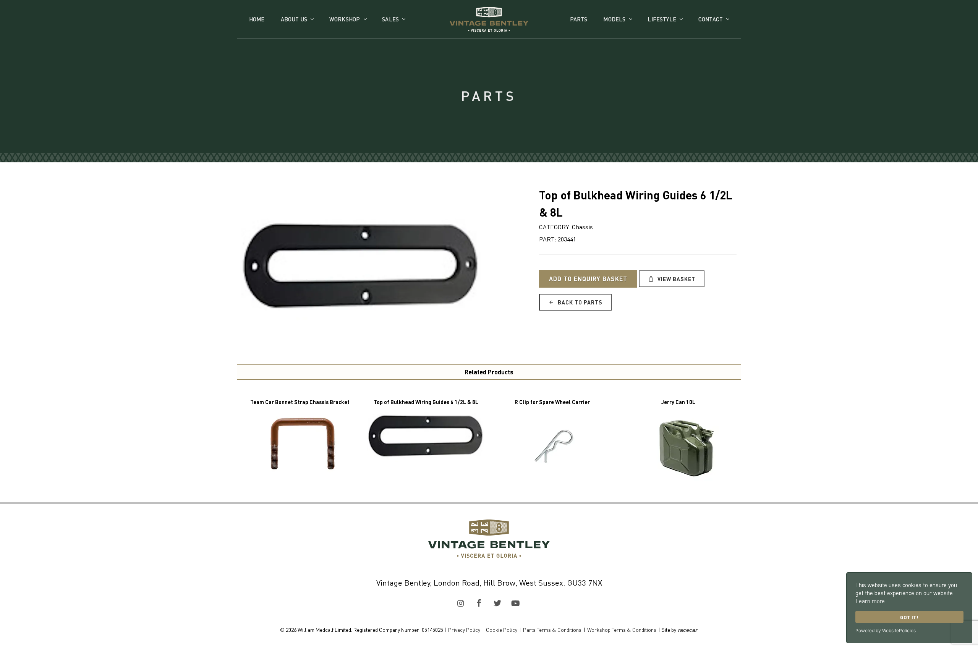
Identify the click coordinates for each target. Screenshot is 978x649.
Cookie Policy (501, 629)
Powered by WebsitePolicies (885, 630)
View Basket (675, 278)
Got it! (909, 617)
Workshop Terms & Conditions (621, 629)
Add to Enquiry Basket (588, 279)
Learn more (870, 601)
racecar (687, 630)
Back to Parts (579, 302)
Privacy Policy (464, 629)
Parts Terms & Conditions (552, 629)
